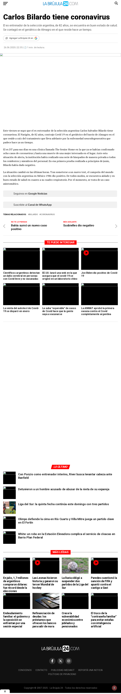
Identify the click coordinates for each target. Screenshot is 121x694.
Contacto (41, 670)
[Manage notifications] (114, 687)
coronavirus (48, 215)
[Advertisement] (60, 354)
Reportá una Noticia (90, 670)
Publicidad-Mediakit (63, 670)
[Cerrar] (5, 691)
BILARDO (33, 215)
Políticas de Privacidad (62, 674)
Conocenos (25, 670)
